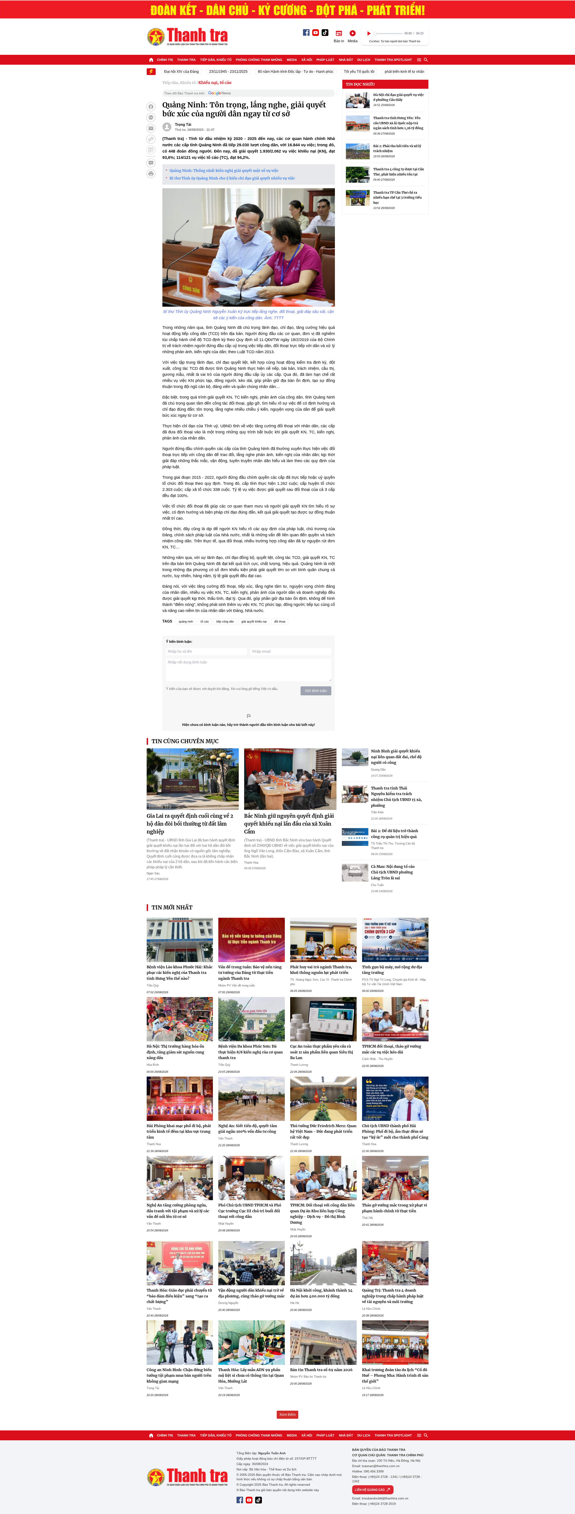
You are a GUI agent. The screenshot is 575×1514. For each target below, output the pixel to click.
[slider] (388, 33)
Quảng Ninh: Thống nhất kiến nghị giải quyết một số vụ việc (224, 170)
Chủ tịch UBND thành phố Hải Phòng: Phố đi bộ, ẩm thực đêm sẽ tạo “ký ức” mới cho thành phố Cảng (395, 1131)
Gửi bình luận (316, 691)
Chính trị (165, 60)
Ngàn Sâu (153, 873)
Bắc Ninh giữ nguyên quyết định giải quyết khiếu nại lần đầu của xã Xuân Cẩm (289, 824)
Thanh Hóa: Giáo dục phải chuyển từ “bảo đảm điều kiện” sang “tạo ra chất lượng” (179, 1296)
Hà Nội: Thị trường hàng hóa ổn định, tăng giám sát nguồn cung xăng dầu (175, 1052)
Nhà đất (346, 60)
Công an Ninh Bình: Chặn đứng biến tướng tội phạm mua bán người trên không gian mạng (179, 1375)
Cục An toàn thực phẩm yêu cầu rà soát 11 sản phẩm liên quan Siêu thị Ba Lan (321, 1052)
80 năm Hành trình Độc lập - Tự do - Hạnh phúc (266, 71)
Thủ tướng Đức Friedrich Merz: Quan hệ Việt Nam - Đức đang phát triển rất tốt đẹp (323, 1131)
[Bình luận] (150, 162)
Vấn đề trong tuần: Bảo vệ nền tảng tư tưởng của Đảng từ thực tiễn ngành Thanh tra (250, 973)
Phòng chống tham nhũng (259, 60)
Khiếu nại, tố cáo (214, 82)
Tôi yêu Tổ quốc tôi (329, 71)
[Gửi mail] (150, 128)
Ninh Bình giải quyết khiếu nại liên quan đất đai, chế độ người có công (396, 757)
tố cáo (205, 621)
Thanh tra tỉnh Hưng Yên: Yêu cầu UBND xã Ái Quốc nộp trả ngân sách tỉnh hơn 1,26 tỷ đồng (398, 123)
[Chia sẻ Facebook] (150, 106)
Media (292, 60)
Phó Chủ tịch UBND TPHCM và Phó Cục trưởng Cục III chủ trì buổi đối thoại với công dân (249, 1211)
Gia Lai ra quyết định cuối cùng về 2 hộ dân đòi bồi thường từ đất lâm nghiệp (190, 824)
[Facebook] (306, 32)
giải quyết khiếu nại (254, 621)
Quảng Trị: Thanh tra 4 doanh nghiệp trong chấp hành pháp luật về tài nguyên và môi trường (393, 1296)
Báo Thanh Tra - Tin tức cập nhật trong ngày (187, 36)
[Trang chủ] (151, 60)
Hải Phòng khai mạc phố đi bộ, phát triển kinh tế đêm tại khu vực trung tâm (179, 1131)
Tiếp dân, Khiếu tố (216, 60)
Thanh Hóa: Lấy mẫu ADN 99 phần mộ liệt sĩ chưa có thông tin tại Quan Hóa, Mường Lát (251, 1375)
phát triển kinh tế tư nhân (374, 71)
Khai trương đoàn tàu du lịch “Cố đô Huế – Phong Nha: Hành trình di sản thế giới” (395, 1375)
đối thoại (279, 621)
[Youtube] (315, 32)
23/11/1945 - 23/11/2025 (198, 71)
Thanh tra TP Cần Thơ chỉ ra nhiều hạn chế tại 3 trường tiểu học (397, 198)
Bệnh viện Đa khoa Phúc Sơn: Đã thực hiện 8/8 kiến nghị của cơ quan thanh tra (250, 1052)
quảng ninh (186, 621)
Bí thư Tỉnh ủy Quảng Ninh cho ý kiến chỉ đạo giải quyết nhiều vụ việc (232, 178)
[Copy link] (150, 139)
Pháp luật (325, 60)
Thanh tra (186, 60)
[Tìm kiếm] (426, 60)
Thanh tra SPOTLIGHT (393, 60)
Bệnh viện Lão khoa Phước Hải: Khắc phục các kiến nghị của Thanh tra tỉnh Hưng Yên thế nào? (179, 973)
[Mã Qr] (150, 149)
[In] (150, 173)
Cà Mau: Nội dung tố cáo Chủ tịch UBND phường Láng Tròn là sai (393, 872)
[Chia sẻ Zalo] (150, 117)
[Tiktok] (325, 32)
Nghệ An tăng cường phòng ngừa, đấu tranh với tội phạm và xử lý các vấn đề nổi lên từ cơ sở (178, 1211)
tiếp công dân (225, 621)
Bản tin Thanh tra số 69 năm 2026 (321, 1370)
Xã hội (306, 60)
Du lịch (363, 60)
